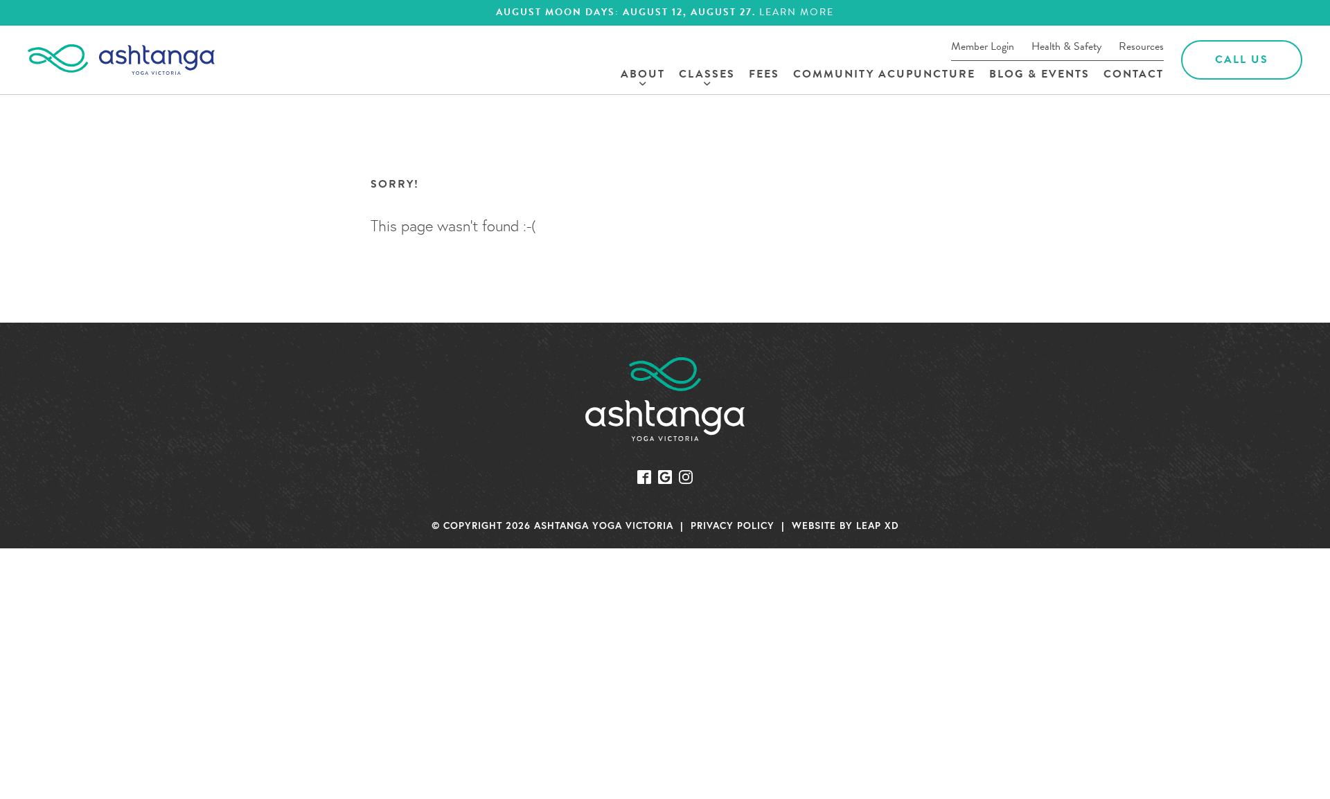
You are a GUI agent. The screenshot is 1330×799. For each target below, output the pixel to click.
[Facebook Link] (644, 475)
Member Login (982, 46)
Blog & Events (1039, 74)
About (643, 74)
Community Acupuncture (884, 74)
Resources (1141, 46)
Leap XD (877, 525)
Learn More (796, 13)
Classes (707, 74)
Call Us (1241, 59)
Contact (1133, 74)
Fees (764, 74)
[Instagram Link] (686, 475)
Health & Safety (1066, 46)
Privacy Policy (732, 525)
